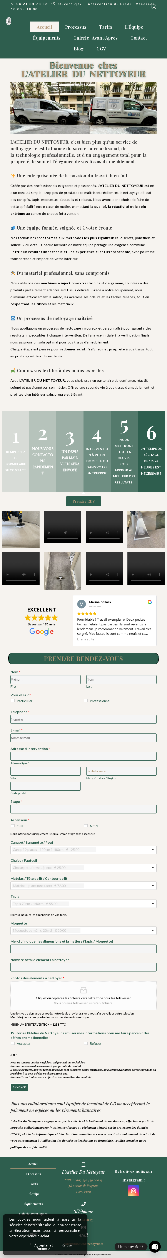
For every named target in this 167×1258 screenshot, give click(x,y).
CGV (101, 49)
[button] (83, 501)
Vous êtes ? (20, 695)
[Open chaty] (155, 1247)
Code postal (18, 793)
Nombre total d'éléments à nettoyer (39, 960)
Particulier (24, 701)
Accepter (24, 1043)
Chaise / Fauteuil (23, 860)
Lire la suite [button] (85, 639)
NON (94, 826)
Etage (16, 801)
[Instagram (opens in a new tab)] (154, 6)
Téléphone (20, 712)
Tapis (14, 896)
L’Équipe (134, 27)
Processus (75, 27)
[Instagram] (133, 1190)
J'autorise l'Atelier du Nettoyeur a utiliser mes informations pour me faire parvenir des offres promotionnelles (80, 1035)
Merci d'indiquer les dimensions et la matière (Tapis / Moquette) (61, 941)
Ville (13, 778)
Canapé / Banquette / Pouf (31, 842)
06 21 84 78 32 (32, 4)
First (13, 686)
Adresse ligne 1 (20, 763)
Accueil (44, 27)
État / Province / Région (101, 778)
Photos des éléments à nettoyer (37, 978)
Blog (79, 49)
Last (89, 686)
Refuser (95, 1043)
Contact (138, 38)
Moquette (18, 923)
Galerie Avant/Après (95, 38)
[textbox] (54, 849)
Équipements (46, 38)
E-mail (16, 730)
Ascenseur (20, 820)
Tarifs (105, 27)
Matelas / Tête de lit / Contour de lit (38, 878)
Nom (15, 672)
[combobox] (83, 850)
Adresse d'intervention (30, 748)
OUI (20, 826)
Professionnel (100, 701)
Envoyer (19, 1087)
